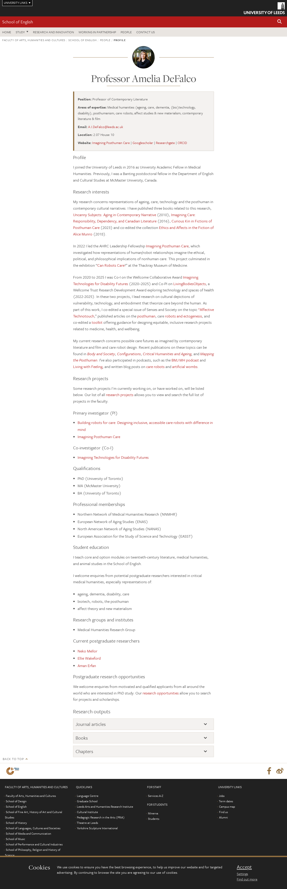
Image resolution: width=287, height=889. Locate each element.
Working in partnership (97, 32)
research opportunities (161, 693)
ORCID (182, 142)
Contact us (145, 32)
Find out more (247, 879)
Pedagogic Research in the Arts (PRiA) (101, 817)
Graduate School (87, 801)
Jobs (221, 796)
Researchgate (165, 142)
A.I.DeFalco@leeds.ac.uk (105, 126)
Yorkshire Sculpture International (97, 828)
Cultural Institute (87, 812)
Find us (223, 812)
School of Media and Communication (28, 833)
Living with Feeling (87, 366)
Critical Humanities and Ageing (167, 354)
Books (82, 738)
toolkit (97, 322)
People (126, 32)
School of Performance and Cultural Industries (34, 844)
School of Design (16, 801)
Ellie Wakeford (89, 658)
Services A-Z (155, 796)
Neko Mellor (87, 651)
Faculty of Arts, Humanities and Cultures (33, 40)
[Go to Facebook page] (269, 771)
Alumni (223, 817)
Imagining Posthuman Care (111, 142)
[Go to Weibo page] (279, 771)
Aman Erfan (87, 665)
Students (153, 818)
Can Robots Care (110, 265)
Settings (242, 873)
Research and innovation (53, 32)
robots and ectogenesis (183, 316)
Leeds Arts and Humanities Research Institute (105, 806)
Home (6, 32)
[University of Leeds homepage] (264, 8)
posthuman (146, 316)
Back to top (13, 758)
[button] (279, 22)
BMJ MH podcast (185, 360)
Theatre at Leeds (87, 822)
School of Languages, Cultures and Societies (33, 828)
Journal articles (91, 724)
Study (20, 32)
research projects (119, 394)
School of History (16, 822)
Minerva (153, 813)
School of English (17, 22)
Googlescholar (143, 142)
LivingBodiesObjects (189, 283)
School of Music (15, 839)
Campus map (227, 806)
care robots (155, 366)
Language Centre (87, 796)
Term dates (226, 801)
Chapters (84, 751)
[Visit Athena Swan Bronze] (14, 771)
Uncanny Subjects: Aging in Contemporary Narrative (114, 214)
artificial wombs (184, 366)
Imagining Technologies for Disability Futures (113, 457)
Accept (244, 867)
